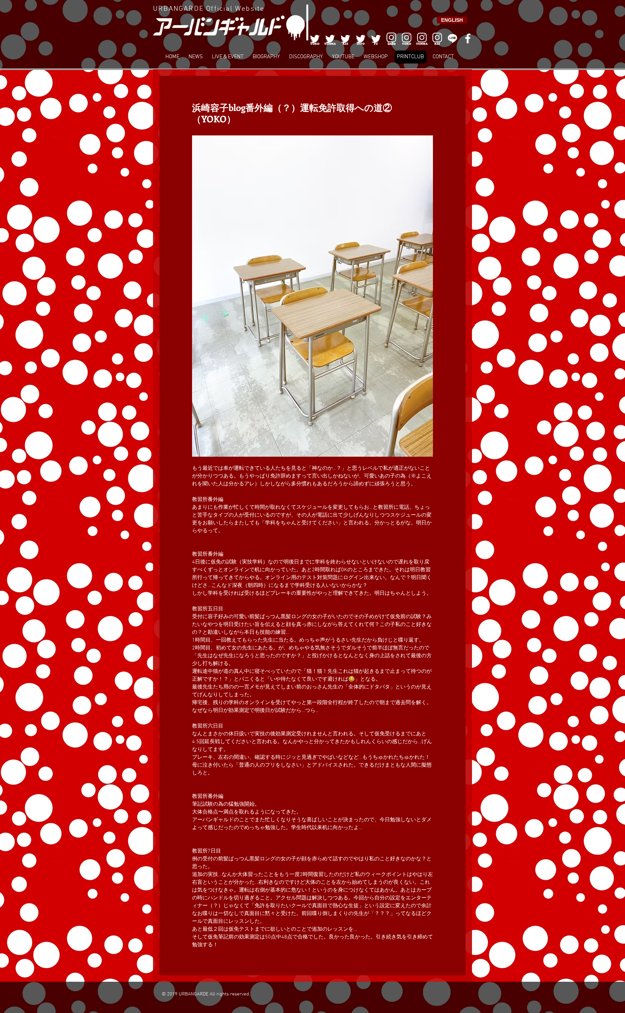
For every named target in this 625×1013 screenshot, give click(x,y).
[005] (375, 38)
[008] (437, 38)
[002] (330, 38)
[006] (391, 38)
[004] (360, 38)
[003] (345, 38)
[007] (421, 38)
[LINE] (452, 38)
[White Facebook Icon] (467, 38)
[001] (314, 38)
